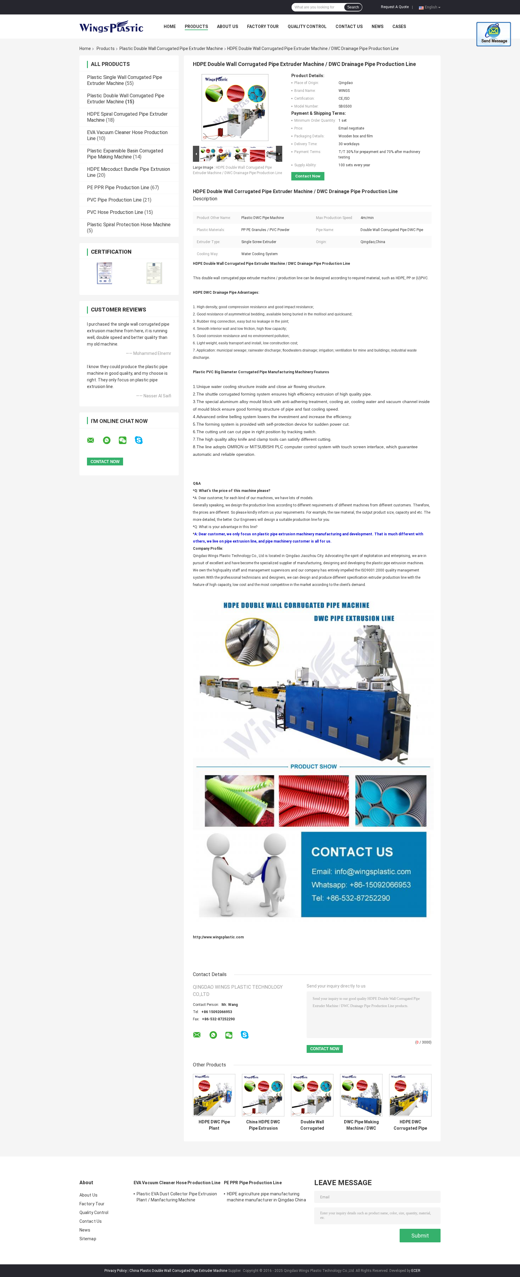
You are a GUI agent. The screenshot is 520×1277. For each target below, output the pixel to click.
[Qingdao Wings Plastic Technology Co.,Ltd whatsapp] (110, 440)
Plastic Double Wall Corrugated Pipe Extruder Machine (171, 48)
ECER (415, 1271)
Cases (399, 26)
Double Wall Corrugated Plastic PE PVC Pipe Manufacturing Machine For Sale (312, 1125)
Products (196, 26)
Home (170, 26)
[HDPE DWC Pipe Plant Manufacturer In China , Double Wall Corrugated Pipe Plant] (214, 1095)
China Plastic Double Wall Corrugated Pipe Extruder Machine (178, 1271)
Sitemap (87, 1238)
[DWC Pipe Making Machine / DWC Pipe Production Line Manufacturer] (361, 1095)
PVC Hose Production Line (115, 212)
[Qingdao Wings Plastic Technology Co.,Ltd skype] (142, 440)
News (377, 26)
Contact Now (307, 176)
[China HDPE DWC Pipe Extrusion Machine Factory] (263, 1095)
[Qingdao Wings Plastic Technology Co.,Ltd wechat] (126, 440)
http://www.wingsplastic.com (218, 937)
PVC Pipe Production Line (114, 200)
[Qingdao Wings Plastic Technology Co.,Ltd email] (94, 440)
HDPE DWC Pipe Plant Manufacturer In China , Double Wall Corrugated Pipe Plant (214, 1125)
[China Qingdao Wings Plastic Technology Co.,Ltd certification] (104, 273)
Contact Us (349, 26)
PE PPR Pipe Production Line (118, 187)
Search (353, 7)
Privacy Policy (115, 1271)
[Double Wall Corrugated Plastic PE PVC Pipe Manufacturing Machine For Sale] (312, 1095)
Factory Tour (263, 26)
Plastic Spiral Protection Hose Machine (129, 224)
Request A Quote (395, 7)
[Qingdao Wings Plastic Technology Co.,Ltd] (112, 26)
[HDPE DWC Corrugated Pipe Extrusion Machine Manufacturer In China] (410, 1095)
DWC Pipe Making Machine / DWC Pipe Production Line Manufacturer (361, 1125)
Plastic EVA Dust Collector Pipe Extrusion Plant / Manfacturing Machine (177, 1196)
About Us (227, 26)
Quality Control (307, 26)
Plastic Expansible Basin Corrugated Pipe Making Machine (125, 154)
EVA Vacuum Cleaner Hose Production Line (177, 1182)
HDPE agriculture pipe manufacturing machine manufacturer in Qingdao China (266, 1196)
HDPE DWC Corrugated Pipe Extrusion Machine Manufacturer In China (410, 1125)
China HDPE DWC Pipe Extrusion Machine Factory (263, 1125)
